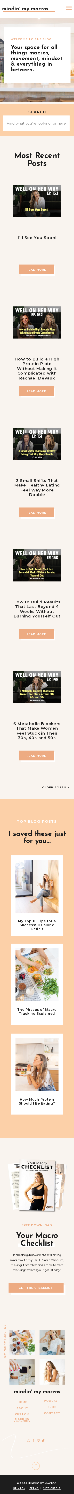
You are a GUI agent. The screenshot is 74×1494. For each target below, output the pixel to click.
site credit (52, 1488)
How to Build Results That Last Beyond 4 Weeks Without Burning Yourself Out (37, 609)
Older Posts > (55, 787)
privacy (19, 1488)
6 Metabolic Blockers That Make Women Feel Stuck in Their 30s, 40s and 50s (37, 730)
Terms (34, 1488)
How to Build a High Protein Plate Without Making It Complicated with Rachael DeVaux (37, 368)
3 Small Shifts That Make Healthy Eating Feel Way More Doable (37, 487)
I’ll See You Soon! (37, 237)
